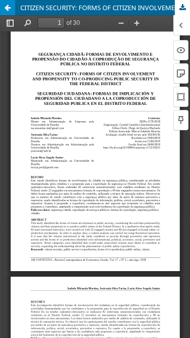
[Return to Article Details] (7, 7)
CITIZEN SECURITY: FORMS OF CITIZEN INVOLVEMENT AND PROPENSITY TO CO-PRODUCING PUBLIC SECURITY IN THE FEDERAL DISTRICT (105, 7)
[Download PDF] (182, 7)
